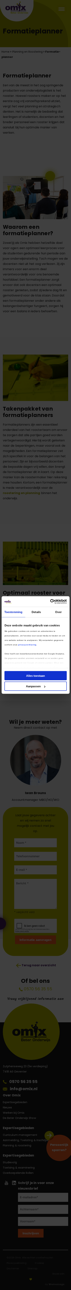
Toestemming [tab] (13, 611)
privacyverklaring (27, 645)
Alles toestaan (35, 675)
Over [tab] (58, 611)
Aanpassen (33, 686)
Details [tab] (36, 611)
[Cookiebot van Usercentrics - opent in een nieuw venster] (50, 601)
